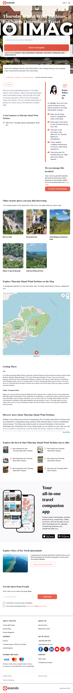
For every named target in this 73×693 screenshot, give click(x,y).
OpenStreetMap (9, 293)
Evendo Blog (7, 629)
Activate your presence (57, 189)
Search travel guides (36, 48)
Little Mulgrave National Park (58, 238)
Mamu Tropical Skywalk (11, 271)
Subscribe (47, 597)
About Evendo (42, 625)
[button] (36, 323)
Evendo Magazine (8, 632)
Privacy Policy (42, 606)
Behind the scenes (44, 629)
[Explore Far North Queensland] (15, 563)
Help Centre (42, 659)
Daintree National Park (34, 271)
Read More (66, 432)
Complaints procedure (45, 662)
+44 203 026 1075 (44, 641)
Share (10, 84)
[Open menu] (69, 3)
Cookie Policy (30, 606)
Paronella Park (31, 237)
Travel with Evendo (9, 625)
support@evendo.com (45, 644)
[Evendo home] (11, 688)
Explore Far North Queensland (43, 564)
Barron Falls (7, 237)
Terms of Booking (8, 680)
